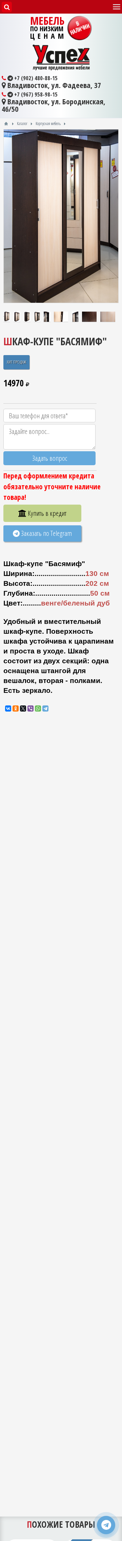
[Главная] (6, 124)
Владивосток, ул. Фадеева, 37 (53, 85)
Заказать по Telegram (46, 533)
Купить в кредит (46, 513)
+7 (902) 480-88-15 (35, 78)
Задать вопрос (49, 458)
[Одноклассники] (16, 708)
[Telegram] (45, 708)
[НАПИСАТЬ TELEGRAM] (106, 1525)
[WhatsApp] (38, 708)
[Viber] (30, 708)
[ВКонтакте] (8, 708)
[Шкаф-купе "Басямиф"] (61, 216)
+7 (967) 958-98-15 (35, 94)
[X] (23, 708)
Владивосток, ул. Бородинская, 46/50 (53, 105)
